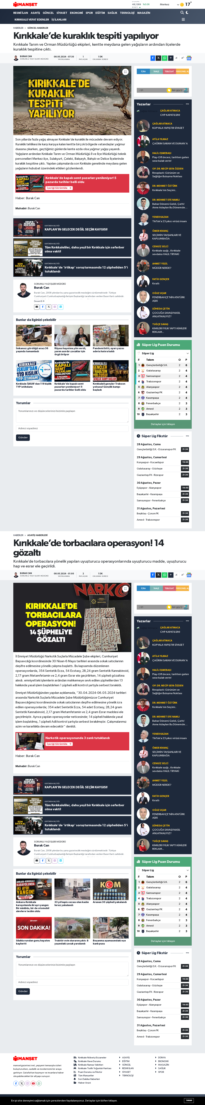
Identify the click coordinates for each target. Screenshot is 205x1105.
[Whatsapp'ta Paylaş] (164, 58)
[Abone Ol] (189, 58)
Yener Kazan (160, 217)
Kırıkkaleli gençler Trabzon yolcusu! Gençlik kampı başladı (109, 386)
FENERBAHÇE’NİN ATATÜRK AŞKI (168, 299)
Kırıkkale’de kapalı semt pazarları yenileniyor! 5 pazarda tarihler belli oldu (70, 386)
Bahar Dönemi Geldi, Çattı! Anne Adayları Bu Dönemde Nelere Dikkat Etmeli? (168, 206)
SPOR (89, 13)
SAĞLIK (112, 13)
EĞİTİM (100, 13)
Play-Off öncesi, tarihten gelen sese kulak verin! (170, 159)
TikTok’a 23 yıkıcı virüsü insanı (169, 221)
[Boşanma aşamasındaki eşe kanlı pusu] (111, 927)
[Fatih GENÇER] (143, 281)
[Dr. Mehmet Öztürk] (143, 188)
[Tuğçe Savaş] (143, 328)
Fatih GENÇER (160, 279)
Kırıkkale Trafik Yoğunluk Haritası (94, 1068)
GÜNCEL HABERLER (37, 28)
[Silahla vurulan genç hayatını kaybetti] (34, 927)
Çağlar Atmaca (170, 111)
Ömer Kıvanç (160, 231)
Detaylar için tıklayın (163, 424)
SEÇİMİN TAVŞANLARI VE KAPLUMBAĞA (166, 237)
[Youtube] (33, 1083)
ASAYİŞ (35, 13)
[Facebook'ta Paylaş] (153, 58)
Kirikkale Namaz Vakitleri (90, 1065)
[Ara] (182, 12)
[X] (21, 1083)
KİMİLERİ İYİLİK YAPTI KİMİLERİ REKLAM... (169, 330)
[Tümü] (187, 104)
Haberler (18, 28)
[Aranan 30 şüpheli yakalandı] (111, 889)
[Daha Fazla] (170, 58)
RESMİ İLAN (20, 13)
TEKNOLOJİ (127, 13)
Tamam (189, 1100)
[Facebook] (42, 307)
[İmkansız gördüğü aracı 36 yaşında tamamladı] (34, 335)
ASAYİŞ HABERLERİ (37, 535)
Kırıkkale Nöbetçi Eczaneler (92, 1057)
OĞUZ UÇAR (159, 293)
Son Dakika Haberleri (89, 1079)
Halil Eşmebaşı (161, 153)
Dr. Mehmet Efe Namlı (166, 200)
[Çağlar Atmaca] (147, 111)
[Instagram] (54, 307)
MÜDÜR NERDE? (161, 268)
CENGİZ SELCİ (160, 246)
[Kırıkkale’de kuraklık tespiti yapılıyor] (72, 100)
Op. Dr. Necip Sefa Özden (167, 169)
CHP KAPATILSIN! (170, 115)
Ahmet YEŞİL (160, 264)
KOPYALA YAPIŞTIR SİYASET (168, 128)
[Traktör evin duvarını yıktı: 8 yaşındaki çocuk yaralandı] (72, 927)
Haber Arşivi (84, 1083)
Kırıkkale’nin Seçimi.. (164, 190)
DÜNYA (162, 1057)
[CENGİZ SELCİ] (143, 250)
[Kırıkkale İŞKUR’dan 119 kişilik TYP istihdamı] (34, 371)
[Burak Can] (23, 290)
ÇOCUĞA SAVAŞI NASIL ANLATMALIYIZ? (166, 315)
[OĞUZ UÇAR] (143, 297)
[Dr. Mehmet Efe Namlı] (143, 203)
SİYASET (62, 13)
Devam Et (38, 301)
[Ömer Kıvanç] (143, 234)
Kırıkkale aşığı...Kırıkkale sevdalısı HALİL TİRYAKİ (166, 252)
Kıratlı (155, 283)
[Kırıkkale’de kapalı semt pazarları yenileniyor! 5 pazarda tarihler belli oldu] (72, 371)
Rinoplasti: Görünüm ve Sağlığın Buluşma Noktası (167, 175)
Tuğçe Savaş (160, 324)
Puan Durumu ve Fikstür (90, 1072)
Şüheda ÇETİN (161, 309)
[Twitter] (48, 307)
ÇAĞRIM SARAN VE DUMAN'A (170, 143)
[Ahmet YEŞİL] (143, 265)
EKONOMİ (76, 13)
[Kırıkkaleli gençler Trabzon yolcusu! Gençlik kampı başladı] (111, 371)
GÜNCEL (48, 13)
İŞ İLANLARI (59, 19)
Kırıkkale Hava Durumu (89, 1061)
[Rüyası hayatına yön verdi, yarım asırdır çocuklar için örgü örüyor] (72, 335)
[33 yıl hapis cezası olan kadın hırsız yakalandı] (72, 889)
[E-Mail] (36, 307)
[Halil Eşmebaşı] (143, 157)
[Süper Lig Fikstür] (187, 436)
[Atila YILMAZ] (143, 141)
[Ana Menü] (182, 19)
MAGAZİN (143, 13)
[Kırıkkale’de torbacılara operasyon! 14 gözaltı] (72, 617)
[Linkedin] (60, 307)
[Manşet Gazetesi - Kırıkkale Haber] (25, 4)
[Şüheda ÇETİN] (143, 312)
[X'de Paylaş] (158, 58)
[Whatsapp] (39, 1083)
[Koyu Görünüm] (186, 12)
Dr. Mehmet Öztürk (164, 186)
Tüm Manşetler (86, 1075)
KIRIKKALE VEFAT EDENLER (32, 19)
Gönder (23, 437)
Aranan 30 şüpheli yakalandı (110, 902)
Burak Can (41, 287)
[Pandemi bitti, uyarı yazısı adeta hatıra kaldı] (111, 335)
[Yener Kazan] (143, 219)
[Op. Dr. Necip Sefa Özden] (143, 172)
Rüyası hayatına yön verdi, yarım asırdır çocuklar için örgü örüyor (70, 351)
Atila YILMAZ (160, 139)
